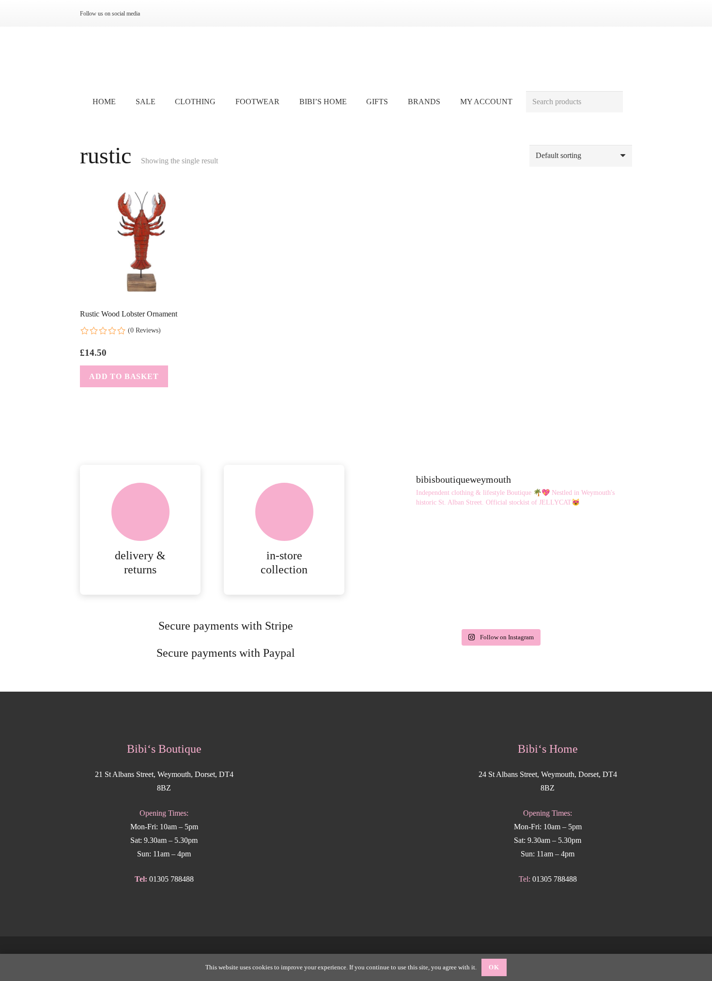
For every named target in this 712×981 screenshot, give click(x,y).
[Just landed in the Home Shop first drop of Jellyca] (499, 545)
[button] (222, 101)
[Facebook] (174, 13)
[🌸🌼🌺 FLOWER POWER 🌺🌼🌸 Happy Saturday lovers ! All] (410, 597)
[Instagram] (158, 13)
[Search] (612, 102)
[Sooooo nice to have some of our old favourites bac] (410, 545)
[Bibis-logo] (356, 58)
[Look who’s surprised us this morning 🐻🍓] (499, 597)
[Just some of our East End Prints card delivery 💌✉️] (589, 545)
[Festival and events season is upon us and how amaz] (589, 597)
